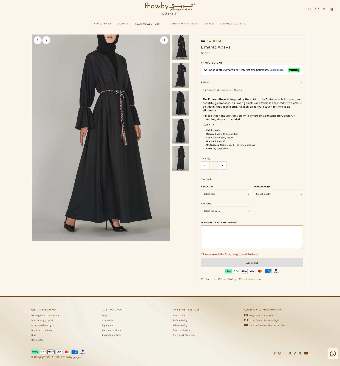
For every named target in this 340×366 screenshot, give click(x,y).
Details (205, 82)
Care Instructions (111, 330)
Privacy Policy (180, 325)
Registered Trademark (261, 315)
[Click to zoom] (164, 40)
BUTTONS (206, 203)
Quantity (205, 158)
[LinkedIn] (285, 354)
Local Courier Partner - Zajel (264, 320)
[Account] (324, 9)
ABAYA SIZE (207, 186)
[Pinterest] (290, 354)
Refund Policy (180, 320)
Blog (33, 335)
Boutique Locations (41, 330)
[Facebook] (274, 354)
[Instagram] (279, 354)
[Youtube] (306, 354)
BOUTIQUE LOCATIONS (233, 23)
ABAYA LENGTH (262, 186)
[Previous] (38, 40)
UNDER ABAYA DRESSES (184, 23)
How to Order (179, 315)
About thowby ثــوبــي (42, 325)
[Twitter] (300, 354)
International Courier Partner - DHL (268, 325)
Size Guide (206, 179)
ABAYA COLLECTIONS (147, 23)
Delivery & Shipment (184, 335)
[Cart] (331, 9)
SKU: (203, 62)
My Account (108, 325)
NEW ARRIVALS (103, 23)
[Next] (46, 40)
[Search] (310, 9)
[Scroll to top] (332, 356)
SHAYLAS (209, 23)
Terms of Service (182, 330)
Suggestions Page (111, 335)
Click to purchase (246, 145)
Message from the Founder (45, 315)
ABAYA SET (123, 23)
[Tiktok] (295, 354)
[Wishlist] (317, 9)
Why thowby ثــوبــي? (42, 320)
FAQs (104, 315)
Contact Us (37, 340)
